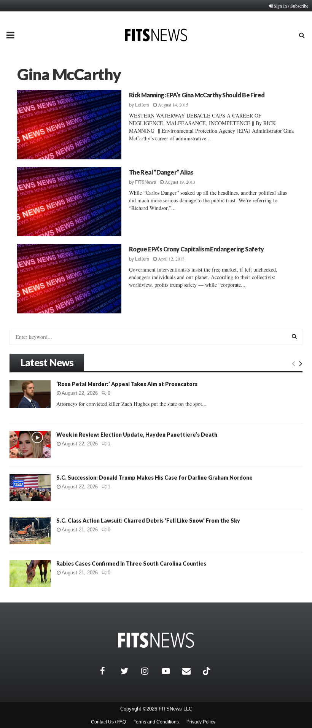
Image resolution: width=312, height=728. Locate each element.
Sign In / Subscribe (291, 6)
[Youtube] (170, 671)
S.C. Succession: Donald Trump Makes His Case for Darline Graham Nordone (154, 477)
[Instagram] (149, 671)
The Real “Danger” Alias (161, 172)
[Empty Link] (293, 363)
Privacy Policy (200, 722)
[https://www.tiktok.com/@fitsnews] (207, 671)
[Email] (190, 671)
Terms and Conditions (156, 722)
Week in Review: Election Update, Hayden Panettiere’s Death (136, 434)
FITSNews (145, 182)
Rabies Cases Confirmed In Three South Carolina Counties (131, 563)
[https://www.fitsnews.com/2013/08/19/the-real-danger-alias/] (69, 202)
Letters (142, 105)
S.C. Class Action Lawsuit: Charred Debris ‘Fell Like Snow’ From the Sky (148, 520)
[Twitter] (129, 671)
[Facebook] (108, 671)
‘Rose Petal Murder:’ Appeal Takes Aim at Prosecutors (126, 384)
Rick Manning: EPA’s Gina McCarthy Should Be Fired (197, 95)
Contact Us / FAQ (108, 722)
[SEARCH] (294, 336)
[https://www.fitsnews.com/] (156, 640)
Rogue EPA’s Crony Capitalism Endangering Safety (196, 249)
